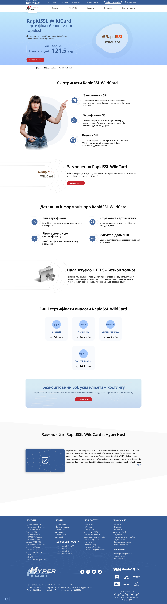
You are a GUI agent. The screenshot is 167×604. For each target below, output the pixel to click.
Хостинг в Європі (33, 549)
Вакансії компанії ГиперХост (124, 537)
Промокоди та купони (122, 542)
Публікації (117, 527)
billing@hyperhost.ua (83, 587)
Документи (117, 534)
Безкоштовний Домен (64, 553)
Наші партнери (119, 558)
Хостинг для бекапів (92, 534)
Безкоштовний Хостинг (64, 548)
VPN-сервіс (88, 524)
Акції (54, 2)
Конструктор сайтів (91, 539)
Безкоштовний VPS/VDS (64, 546)
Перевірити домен (62, 527)
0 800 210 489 (33, 3)
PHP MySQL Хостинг (34, 537)
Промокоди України (91, 2)
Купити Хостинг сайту (34, 524)
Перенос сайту (90, 544)
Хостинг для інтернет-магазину (38, 559)
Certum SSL (83, 332)
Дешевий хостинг (33, 539)
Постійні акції (118, 529)
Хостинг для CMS (91, 532)
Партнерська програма (122, 553)
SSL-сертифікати (90, 529)
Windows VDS (31, 532)
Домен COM (60, 529)
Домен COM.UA (61, 534)
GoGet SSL (56, 332)
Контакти (117, 524)
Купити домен (60, 524)
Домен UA (59, 532)
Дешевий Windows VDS (35, 544)
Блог (47, 2)
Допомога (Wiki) (119, 532)
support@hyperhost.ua (50, 587)
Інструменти (75, 2)
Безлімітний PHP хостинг (36, 527)
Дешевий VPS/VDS (33, 542)
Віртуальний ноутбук (92, 547)
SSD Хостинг (31, 554)
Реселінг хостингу (120, 556)
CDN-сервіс (88, 527)
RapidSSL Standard (83, 361)
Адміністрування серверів (94, 537)
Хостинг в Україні (33, 547)
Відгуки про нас (119, 539)
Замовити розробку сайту (94, 549)
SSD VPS (29, 557)
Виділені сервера (33, 534)
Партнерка (64, 2)
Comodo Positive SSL (110, 332)
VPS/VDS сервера (33, 529)
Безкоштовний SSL (62, 551)
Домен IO (59, 537)
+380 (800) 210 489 (42, 584)
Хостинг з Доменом (34, 552)
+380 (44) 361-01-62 (63, 584)
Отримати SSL (83, 399)
